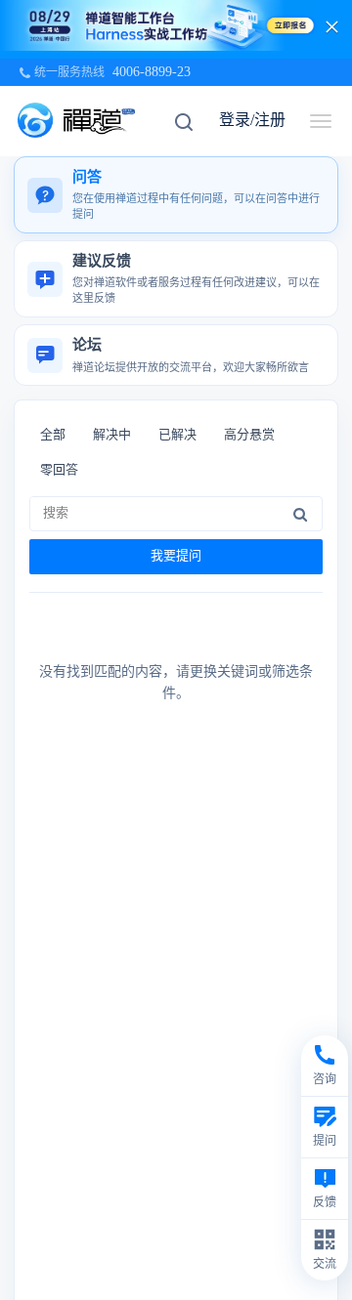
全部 (53, 434)
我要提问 (176, 555)
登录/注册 (252, 119)
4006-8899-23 (151, 71)
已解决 (177, 434)
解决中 (112, 434)
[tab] (176, 194)
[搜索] (300, 513)
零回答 (59, 469)
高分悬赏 (249, 434)
